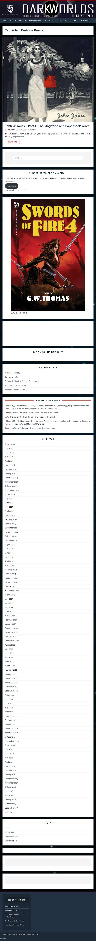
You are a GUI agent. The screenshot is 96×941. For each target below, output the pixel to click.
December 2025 (11, 478)
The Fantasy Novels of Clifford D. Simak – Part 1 (40, 409)
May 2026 (9, 457)
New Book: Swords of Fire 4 (16, 390)
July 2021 (9, 699)
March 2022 (10, 666)
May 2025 (9, 507)
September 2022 (12, 641)
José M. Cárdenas (12, 413)
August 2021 (10, 695)
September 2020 (12, 741)
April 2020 (9, 762)
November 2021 (11, 683)
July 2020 (9, 749)
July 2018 (9, 791)
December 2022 (11, 628)
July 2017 (9, 812)
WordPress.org (11, 841)
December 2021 (11, 678)
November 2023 (11, 582)
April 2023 (9, 611)
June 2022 (9, 653)
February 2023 (11, 620)
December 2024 (11, 528)
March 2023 (10, 616)
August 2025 (10, 494)
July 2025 (9, 499)
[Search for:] (48, 158)
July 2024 (9, 549)
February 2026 (11, 469)
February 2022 (11, 670)
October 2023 (10, 586)
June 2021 (9, 703)
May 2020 (9, 758)
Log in (7, 828)
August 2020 (10, 745)
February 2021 (11, 720)
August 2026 (10, 444)
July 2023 (9, 599)
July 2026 (9, 448)
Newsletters (63, 21)
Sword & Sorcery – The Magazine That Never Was (34, 428)
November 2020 (11, 733)
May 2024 (9, 557)
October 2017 (10, 804)
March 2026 (10, 465)
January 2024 (10, 574)
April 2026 (9, 461)
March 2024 (10, 566)
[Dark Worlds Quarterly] (48, 17)
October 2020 (10, 737)
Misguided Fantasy (12, 373)
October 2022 (10, 637)
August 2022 (10, 645)
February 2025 (11, 519)
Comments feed (11, 837)
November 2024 (11, 532)
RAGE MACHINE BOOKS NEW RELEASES (25, 21)
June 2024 (9, 553)
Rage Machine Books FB (48, 352)
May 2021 (9, 708)
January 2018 (10, 800)
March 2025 (9, 515)
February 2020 (11, 770)
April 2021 (9, 712)
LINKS (75, 21)
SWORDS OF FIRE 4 (19, 313)
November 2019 (11, 783)
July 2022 (9, 649)
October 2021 (10, 687)
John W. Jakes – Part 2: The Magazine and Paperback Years (47, 126)
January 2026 (10, 474)
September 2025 (11, 490)
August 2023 (10, 595)
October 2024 (10, 536)
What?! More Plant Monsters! (32, 424)
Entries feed (9, 832)
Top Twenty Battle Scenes (15, 385)
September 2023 (12, 591)
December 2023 (11, 578)
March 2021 (9, 716)
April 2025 (9, 511)
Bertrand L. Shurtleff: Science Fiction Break (22, 381)
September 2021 (11, 691)
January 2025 (10, 524)
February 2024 (11, 570)
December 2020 (11, 729)
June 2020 (9, 754)
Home (4, 21)
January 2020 (10, 774)
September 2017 (11, 808)
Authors (49, 21)
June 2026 (9, 453)
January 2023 (10, 624)
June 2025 (9, 503)
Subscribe (12, 186)
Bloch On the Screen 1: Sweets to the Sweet (40, 413)
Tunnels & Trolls (11, 377)
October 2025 (10, 486)
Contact (85, 21)
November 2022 (11, 632)
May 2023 (9, 607)
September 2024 (12, 540)
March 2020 (10, 766)
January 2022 (10, 674)
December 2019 (11, 779)
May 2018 (9, 795)
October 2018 (10, 787)
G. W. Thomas (30, 130)
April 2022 (9, 662)
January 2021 (10, 724)
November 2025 (11, 482)
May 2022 (9, 657)
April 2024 (9, 561)
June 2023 (9, 603)
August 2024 (10, 545)
